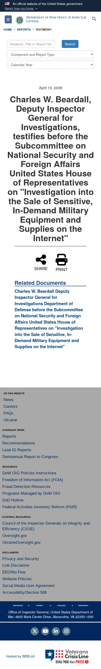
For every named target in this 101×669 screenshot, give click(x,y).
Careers (11, 406)
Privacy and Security (20, 559)
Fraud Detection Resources (26, 486)
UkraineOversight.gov (21, 542)
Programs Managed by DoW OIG (31, 493)
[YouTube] (45, 631)
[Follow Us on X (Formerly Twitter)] (35, 631)
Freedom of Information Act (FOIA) (32, 480)
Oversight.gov (14, 535)
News (8, 399)
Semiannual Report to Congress (30, 456)
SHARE (41, 268)
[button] (22, 8)
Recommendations (18, 443)
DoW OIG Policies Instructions (29, 473)
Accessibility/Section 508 (24, 592)
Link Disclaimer (16, 565)
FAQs (8, 413)
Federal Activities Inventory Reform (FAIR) (39, 507)
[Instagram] (66, 631)
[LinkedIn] (56, 631)
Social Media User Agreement (28, 585)
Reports (9, 436)
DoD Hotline (12, 500)
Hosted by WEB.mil (20, 656)
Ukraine (10, 420)
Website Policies (17, 579)
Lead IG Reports (16, 450)
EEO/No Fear (14, 572)
